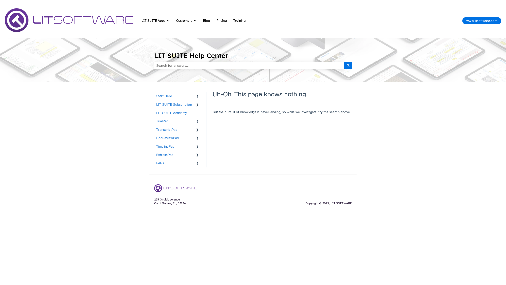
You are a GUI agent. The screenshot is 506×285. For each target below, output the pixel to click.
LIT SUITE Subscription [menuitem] (174, 104)
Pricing (221, 21)
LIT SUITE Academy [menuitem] (171, 113)
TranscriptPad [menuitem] (166, 130)
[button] (197, 96)
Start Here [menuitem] (164, 96)
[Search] (348, 65)
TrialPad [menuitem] (162, 121)
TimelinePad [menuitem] (165, 146)
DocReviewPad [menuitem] (167, 138)
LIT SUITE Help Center (191, 55)
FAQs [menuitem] (160, 163)
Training (239, 21)
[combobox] (249, 65)
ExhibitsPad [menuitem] (164, 155)
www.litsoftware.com (481, 21)
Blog (206, 21)
